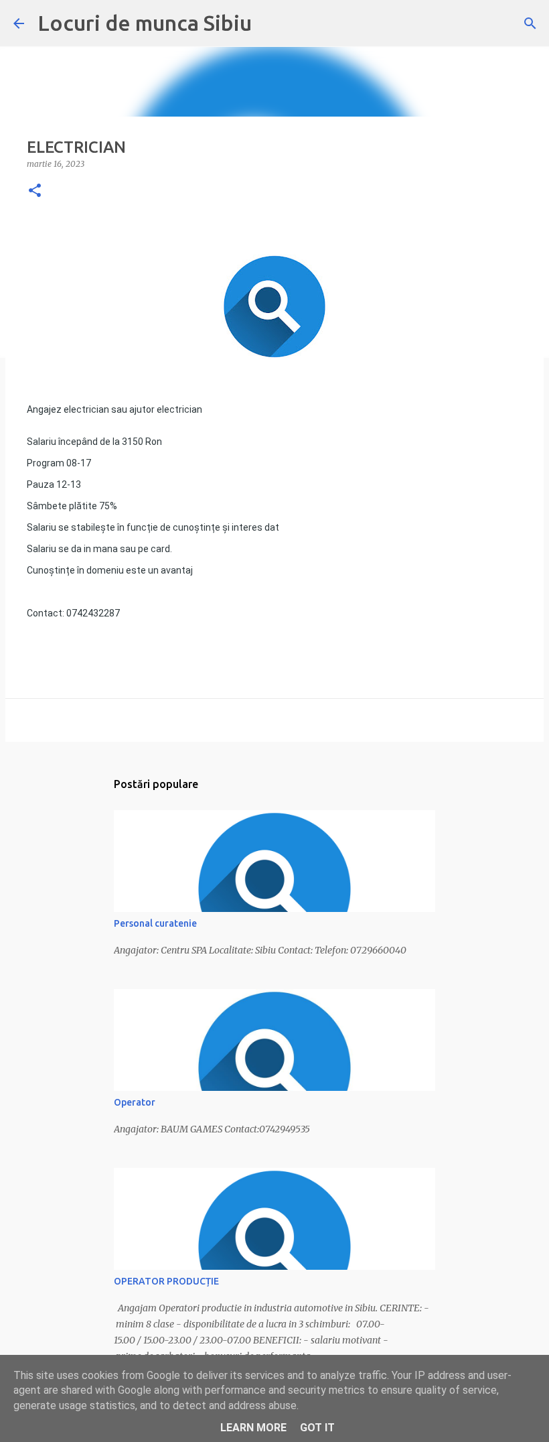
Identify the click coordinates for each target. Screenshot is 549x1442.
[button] (35, 191)
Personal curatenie (155, 923)
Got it (317, 1427)
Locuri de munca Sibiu (144, 23)
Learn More (253, 1427)
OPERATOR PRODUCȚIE (166, 1281)
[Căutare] (530, 23)
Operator (134, 1102)
